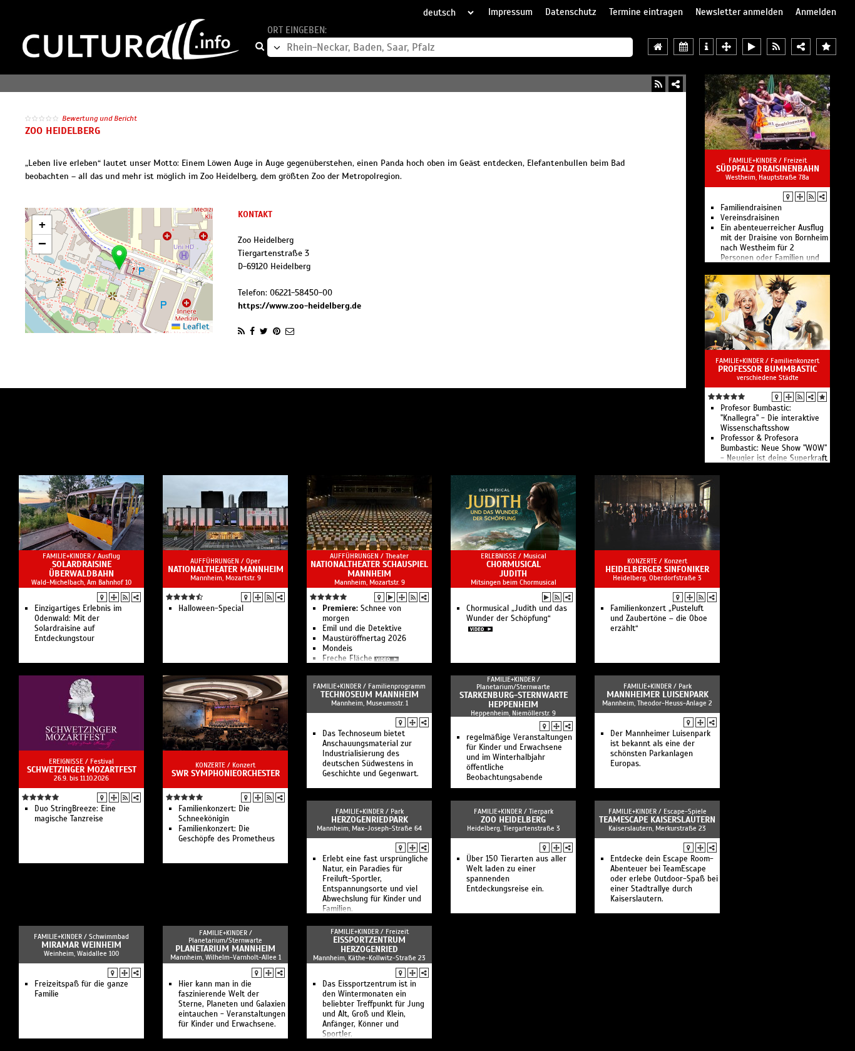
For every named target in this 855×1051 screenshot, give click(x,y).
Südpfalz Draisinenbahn (767, 168)
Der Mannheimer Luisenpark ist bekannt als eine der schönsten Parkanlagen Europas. (660, 749)
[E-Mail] (289, 331)
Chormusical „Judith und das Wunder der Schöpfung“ (516, 613)
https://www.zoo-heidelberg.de (299, 305)
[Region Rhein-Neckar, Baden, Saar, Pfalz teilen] (801, 46)
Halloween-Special (210, 608)
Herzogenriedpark (369, 819)
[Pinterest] (276, 331)
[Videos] (390, 597)
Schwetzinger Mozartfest (81, 769)
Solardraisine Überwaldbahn (81, 569)
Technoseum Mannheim (369, 694)
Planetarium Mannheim (225, 948)
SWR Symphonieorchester (226, 773)
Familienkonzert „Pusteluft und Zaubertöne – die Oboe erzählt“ (658, 618)
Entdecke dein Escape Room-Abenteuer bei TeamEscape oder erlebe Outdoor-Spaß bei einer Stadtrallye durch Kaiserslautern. (664, 879)
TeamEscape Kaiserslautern (657, 819)
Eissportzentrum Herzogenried (369, 944)
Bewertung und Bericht (99, 118)
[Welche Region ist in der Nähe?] (726, 46)
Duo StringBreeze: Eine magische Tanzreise (75, 814)
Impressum (510, 12)
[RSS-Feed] (658, 84)
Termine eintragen (646, 12)
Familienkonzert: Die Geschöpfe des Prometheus (226, 834)
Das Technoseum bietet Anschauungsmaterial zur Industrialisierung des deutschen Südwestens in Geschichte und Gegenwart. (370, 754)
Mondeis (337, 648)
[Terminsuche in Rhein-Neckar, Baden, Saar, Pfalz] (683, 46)
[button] (119, 257)
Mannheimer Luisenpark (658, 694)
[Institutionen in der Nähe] (800, 197)
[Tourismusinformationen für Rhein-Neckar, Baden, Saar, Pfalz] (706, 46)
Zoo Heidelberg (513, 819)
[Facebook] (252, 331)
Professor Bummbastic (767, 369)
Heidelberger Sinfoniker (657, 569)
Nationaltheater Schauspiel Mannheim (369, 569)
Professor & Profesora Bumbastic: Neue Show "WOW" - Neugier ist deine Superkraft (773, 448)
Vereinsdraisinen (749, 218)
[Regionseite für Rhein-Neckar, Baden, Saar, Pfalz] (658, 46)
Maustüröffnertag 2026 (364, 638)
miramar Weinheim (81, 945)
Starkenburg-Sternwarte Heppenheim (513, 699)
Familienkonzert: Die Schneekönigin (214, 814)
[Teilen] (675, 84)
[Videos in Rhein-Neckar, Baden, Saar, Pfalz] (751, 46)
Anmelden (816, 12)
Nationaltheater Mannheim (226, 569)
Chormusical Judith (513, 569)
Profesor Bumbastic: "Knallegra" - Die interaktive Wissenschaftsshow (769, 418)
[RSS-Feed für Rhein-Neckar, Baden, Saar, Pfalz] (776, 46)
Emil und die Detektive (362, 628)
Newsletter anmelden (739, 12)
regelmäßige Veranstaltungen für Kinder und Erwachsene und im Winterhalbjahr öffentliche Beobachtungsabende (519, 757)
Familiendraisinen (751, 208)
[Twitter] (264, 331)
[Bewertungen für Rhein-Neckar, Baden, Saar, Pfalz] (826, 46)
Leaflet (195, 326)
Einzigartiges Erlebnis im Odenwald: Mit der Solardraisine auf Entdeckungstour (77, 623)
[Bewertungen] (822, 397)
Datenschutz (570, 12)
